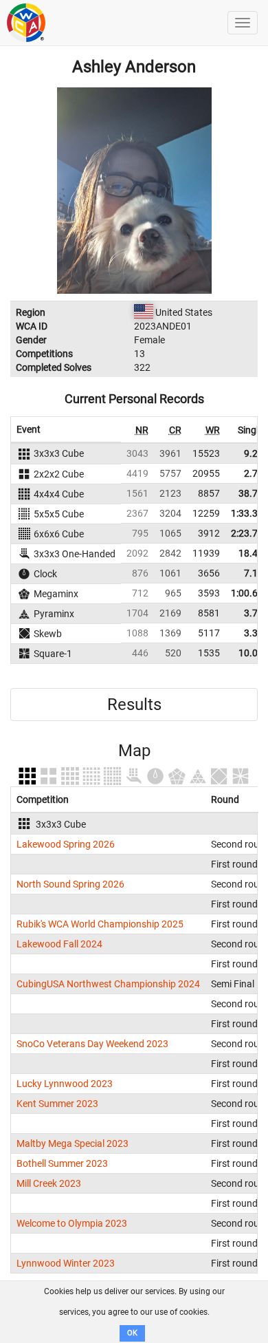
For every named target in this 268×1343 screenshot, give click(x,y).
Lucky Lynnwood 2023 (64, 1083)
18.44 (250, 553)
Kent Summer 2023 (57, 1103)
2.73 (253, 473)
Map (134, 750)
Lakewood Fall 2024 (59, 943)
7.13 (253, 573)
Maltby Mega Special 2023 (72, 1143)
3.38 (253, 632)
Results (134, 704)
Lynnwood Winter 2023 (65, 1263)
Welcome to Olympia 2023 (71, 1223)
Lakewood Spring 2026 (65, 844)
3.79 (253, 613)
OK (132, 1333)
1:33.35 (247, 513)
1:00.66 (247, 593)
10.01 (250, 652)
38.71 (250, 493)
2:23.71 (247, 533)
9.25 (253, 453)
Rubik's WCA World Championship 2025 (99, 924)
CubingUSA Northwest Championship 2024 (108, 983)
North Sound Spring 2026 (70, 884)
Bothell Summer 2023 (62, 1163)
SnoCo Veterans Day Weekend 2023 (92, 1043)
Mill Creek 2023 (48, 1183)
